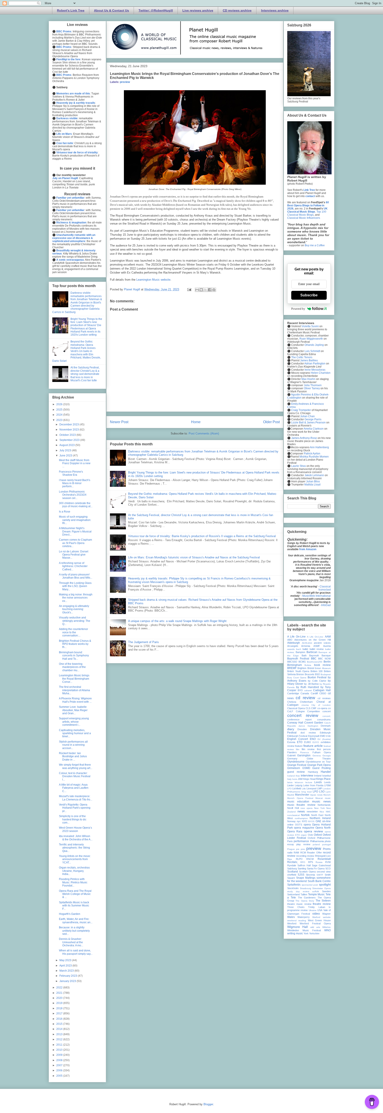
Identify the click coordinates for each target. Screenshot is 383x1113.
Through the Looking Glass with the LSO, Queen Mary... (75, 586)
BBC (314, 658)
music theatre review (301, 804)
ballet (305, 649)
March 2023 (66, 970)
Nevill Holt (293, 808)
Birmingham (294, 665)
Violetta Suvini (310, 326)
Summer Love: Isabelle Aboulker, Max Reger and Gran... (73, 710)
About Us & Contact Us (111, 10)
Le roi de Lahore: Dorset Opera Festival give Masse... (73, 554)
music (328, 798)
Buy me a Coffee (315, 245)
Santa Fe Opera (316, 868)
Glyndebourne (296, 761)
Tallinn (304, 894)
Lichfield (296, 788)
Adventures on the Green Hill (312, 639)
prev (303, 849)
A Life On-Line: (315, 637)
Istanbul (326, 775)
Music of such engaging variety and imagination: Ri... (75, 520)
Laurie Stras (298, 465)
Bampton (300, 652)
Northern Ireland (320, 818)
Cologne (300, 711)
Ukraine (313, 910)
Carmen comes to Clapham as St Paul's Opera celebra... (75, 543)
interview (307, 775)
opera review (313, 831)
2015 (59, 1023)
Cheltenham (306, 701)
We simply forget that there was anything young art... (75, 766)
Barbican (312, 652)
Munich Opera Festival (300, 798)
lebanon (299, 782)
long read (306, 791)
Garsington (304, 755)
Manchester (302, 794)
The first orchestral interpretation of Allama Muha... (74, 690)
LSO (321, 791)
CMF (314, 708)
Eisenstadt (313, 736)
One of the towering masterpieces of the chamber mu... (72, 667)
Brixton (300, 674)
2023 (59, 420)
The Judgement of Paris (143, 642)
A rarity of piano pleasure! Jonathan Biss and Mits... (75, 576)
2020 (59, 998)
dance (302, 726)
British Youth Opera (298, 671)
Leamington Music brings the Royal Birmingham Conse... (74, 678)
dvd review (308, 732)
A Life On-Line (296, 636)
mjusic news (316, 795)
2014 (59, 1029)
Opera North (323, 827)
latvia (290, 782)
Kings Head (309, 779)
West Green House (319, 920)
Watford (316, 917)
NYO (304, 821)
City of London (321, 705)
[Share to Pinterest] (214, 290)
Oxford (318, 834)
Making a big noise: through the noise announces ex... (75, 597)
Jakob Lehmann (314, 475)
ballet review (317, 649)
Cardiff (314, 693)
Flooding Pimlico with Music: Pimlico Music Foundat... (73, 882)
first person (324, 749)
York (306, 933)
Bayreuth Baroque (320, 655)
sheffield (291, 874)
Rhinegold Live (323, 856)
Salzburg (292, 868)
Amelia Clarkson (314, 428)
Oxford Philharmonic (319, 838)
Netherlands (324, 805)
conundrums (324, 719)
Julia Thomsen (313, 385)
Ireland (317, 775)
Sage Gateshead (321, 865)
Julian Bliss (313, 481)
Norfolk (305, 815)
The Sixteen (323, 900)
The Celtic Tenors (301, 357)
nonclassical (293, 815)
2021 (59, 992)
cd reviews (324, 698)
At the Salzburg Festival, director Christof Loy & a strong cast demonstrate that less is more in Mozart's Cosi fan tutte (85, 374)
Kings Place (323, 778)
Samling (302, 868)
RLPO (299, 859)
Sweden (326, 891)
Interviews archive (275, 10)
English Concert (297, 739)
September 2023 (69, 440)
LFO (289, 788)
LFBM (327, 785)
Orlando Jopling (314, 344)
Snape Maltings (305, 877)
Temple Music (316, 894)
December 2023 (69, 424)
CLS (308, 708)
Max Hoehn (308, 379)
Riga (289, 859)
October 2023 (67, 434)
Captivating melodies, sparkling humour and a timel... (75, 733)
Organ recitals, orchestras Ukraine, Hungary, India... (74, 871)
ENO (313, 739)
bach (298, 649)
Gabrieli (291, 755)
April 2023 (65, 965)
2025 (59, 409)
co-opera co (324, 708)
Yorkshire (314, 933)
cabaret (308, 690)
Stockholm (293, 888)
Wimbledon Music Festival (304, 930)
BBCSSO (292, 661)
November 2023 (69, 429)
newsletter (312, 811)
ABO (289, 639)
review (310, 856)
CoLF (290, 711)
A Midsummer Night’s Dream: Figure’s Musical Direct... (75, 531)
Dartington (313, 726)
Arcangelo (292, 646)
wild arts (315, 927)
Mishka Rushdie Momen (314, 456)
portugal (326, 844)
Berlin (327, 661)
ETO (299, 742)
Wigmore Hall (297, 927)
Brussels (309, 674)
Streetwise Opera (321, 888)
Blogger (208, 1104)
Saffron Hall (304, 865)
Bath (304, 655)
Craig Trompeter (301, 410)
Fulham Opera (322, 752)
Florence (304, 752)
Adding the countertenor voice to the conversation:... (73, 632)
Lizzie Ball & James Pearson (308, 422)
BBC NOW (324, 658)
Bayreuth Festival (298, 658)
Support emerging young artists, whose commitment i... (74, 721)
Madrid (290, 795)
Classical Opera (296, 708)
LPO (315, 791)
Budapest (326, 674)
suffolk (315, 891)
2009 (59, 1054)
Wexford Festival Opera (315, 923)
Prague (291, 849)
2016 (59, 1018)
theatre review (322, 904)
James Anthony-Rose (304, 438)
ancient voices (322, 643)
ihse (298, 776)
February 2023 (68, 975)
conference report (299, 719)
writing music (295, 933)
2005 (59, 1075)
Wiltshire (326, 927)
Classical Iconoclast (325, 588)
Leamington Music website (153, 279)
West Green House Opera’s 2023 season (75, 829)
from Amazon (307, 549)
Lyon (328, 791)
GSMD (306, 768)
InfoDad (326, 605)
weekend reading (296, 920)
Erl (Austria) (324, 739)
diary (290, 729)
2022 (59, 987)
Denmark (326, 725)
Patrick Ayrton (312, 453)
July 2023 (65, 450)
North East (317, 815)
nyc (299, 821)
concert (326, 711)
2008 (59, 1060)
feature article (313, 745)
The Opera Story (304, 901)
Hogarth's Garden (69, 913)
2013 (59, 1034)
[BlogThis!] (201, 290)
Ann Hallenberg (319, 447)
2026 (59, 404)
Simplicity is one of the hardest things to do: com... (73, 819)
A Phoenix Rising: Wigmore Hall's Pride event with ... (75, 700)
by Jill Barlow (311, 684)
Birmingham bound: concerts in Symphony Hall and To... (74, 655)
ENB (328, 736)
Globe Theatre (319, 758)
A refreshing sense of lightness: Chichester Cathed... (73, 566)
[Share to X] (205, 290)
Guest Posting (321, 768)
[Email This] (197, 290)
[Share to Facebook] (209, 290)
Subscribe (309, 295)
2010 (59, 1049)
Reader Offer (314, 852)
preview (125, 82)
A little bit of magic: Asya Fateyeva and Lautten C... (73, 788)
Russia (319, 862)
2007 (59, 1065)
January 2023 (68, 981)
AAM (328, 636)
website (327, 917)
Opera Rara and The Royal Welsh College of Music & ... (75, 894)
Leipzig (298, 785)
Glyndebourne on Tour (318, 761)
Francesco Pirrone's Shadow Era (71, 473)
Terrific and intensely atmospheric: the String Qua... (74, 848)
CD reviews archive (237, 10)
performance (301, 841)
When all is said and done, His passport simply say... (75, 952)
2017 (59, 1013)
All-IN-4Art (307, 643)
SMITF (320, 875)
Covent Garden (313, 722)
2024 (59, 414)
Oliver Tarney (312, 388)
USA (319, 910)
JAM (300, 779)
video (316, 913)
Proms (327, 849)
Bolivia (308, 665)
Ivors (294, 779)
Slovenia (310, 874)
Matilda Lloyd (312, 484)
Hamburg (313, 772)
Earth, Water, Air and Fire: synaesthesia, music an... (75, 920)
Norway (291, 821)
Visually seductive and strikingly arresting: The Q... (74, 621)
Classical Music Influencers (303, 217)
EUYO (316, 742)
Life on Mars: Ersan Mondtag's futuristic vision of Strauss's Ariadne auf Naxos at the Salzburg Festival (194, 557)
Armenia (305, 646)
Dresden (302, 729)
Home (196, 422)
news (301, 811)
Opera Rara (294, 831)
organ (304, 835)
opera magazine (304, 827)
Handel (326, 771)
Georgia (326, 755)
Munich (327, 795)
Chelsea (291, 701)
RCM (303, 852)
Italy (289, 779)
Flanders (292, 752)
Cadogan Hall (322, 690)
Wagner (326, 913)
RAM (296, 852)
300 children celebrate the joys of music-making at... (75, 505)
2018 (59, 1008)
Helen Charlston (320, 372)
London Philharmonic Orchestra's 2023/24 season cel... (72, 495)
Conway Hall (295, 722)
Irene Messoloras (315, 369)
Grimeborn (293, 768)
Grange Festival (296, 765)
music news (321, 801)
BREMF (292, 668)
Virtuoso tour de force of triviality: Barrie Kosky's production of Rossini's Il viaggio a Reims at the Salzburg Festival (202, 536)
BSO (317, 674)
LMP (319, 788)
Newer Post (119, 422)
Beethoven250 (314, 662)
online (290, 824)
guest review (296, 771)
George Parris (313, 419)
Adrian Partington (314, 363)
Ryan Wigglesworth (311, 338)
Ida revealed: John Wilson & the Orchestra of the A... (75, 838)
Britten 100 (317, 671)
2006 (59, 1070)
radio (290, 852)
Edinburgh (325, 732)
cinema (305, 705)
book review (322, 665)
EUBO (307, 742)
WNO (327, 930)
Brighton (301, 668)
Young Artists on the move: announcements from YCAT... (75, 859)
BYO (300, 690)
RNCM (310, 859)
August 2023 (67, 445)
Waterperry (303, 917)
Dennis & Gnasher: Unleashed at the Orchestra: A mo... (71, 942)
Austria (327, 646)
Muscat (319, 798)
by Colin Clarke (317, 680)
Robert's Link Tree (70, 10)
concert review (302, 715)
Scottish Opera (307, 871)
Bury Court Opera (296, 677)
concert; (326, 716)
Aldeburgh (293, 642)
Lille (304, 788)
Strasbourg (305, 888)
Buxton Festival (317, 677)
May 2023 (65, 960)
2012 (59, 1039)
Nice (322, 811)
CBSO (322, 693)
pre (297, 849)
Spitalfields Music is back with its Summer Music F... (74, 905)
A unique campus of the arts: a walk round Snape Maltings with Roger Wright (177, 621)
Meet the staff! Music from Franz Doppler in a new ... (74, 463)
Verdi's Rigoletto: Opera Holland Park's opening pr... (74, 808)
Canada (305, 693)
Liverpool (311, 788)
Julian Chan (307, 416)
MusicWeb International (316, 595)
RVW (328, 862)
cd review (305, 697)
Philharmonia (317, 841)
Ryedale (291, 865)
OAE (318, 821)
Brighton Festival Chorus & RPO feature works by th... (75, 644)
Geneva (317, 755)
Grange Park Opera (319, 765)
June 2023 (66, 455)
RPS (310, 862)
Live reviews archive (197, 10)
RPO (302, 862)
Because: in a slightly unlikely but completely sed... (74, 930)
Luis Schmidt (312, 351)
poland (316, 844)
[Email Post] (189, 289)
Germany (292, 758)
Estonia (291, 742)
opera (307, 824)
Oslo (310, 834)
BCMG (302, 661)
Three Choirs (296, 907)
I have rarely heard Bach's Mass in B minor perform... (74, 483)
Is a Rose (64, 511)
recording (301, 856)
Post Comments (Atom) (204, 433)
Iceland (291, 776)
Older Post (271, 422)
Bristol (310, 668)
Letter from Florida (313, 785)
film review (308, 749)
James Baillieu (309, 360)
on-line (326, 821)
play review (303, 844)
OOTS (298, 824)
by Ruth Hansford (307, 687)
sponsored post (310, 885)
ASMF (316, 646)
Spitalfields (294, 884)
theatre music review (299, 904)
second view (324, 871)
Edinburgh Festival (297, 736)
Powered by (298, 308)
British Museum (323, 668)
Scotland (292, 871)
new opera (307, 808)
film (297, 749)
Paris (290, 841)
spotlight (325, 884)
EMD (322, 736)
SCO (328, 868)
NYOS (311, 821)
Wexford (291, 923)
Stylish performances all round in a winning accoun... (73, 745)
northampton (301, 818)
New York (319, 808)
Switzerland (293, 894)
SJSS (301, 874)
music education (298, 801)
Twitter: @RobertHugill (156, 10)
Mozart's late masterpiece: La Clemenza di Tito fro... (75, 798)
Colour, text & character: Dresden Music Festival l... (74, 776)
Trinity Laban (316, 907)
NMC (328, 811)
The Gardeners (307, 897)
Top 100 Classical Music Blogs (306, 213)
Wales (291, 917)
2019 (59, 1003)
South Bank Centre (319, 881)
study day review (298, 891)
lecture (308, 782)
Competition (313, 711)
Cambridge (293, 693)
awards (291, 649)
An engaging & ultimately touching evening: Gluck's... (74, 609)
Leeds (318, 782)
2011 (59, 1044)
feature (299, 746)
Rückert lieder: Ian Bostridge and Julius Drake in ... (73, 756)
